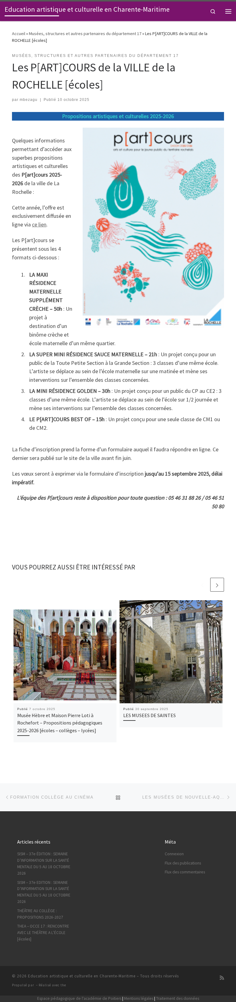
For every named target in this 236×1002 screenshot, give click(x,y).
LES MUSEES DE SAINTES (149, 715)
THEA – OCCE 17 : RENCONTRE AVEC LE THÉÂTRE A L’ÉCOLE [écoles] (43, 933)
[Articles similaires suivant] (217, 585)
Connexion (174, 853)
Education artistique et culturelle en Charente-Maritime (82, 976)
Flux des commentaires (185, 872)
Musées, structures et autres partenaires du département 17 (85, 33)
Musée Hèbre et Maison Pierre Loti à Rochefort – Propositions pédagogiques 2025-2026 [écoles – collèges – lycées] (59, 722)
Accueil (18, 33)
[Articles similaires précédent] (202, 585)
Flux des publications (183, 863)
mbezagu (28, 100)
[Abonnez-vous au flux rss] (222, 978)
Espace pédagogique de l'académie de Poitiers (79, 998)
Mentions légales (138, 998)
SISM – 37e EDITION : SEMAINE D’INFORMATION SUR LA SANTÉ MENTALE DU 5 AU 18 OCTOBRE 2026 (43, 892)
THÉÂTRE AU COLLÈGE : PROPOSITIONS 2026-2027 (40, 914)
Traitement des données (177, 998)
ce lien (39, 224)
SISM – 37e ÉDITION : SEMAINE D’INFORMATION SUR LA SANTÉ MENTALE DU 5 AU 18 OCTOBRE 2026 (43, 863)
